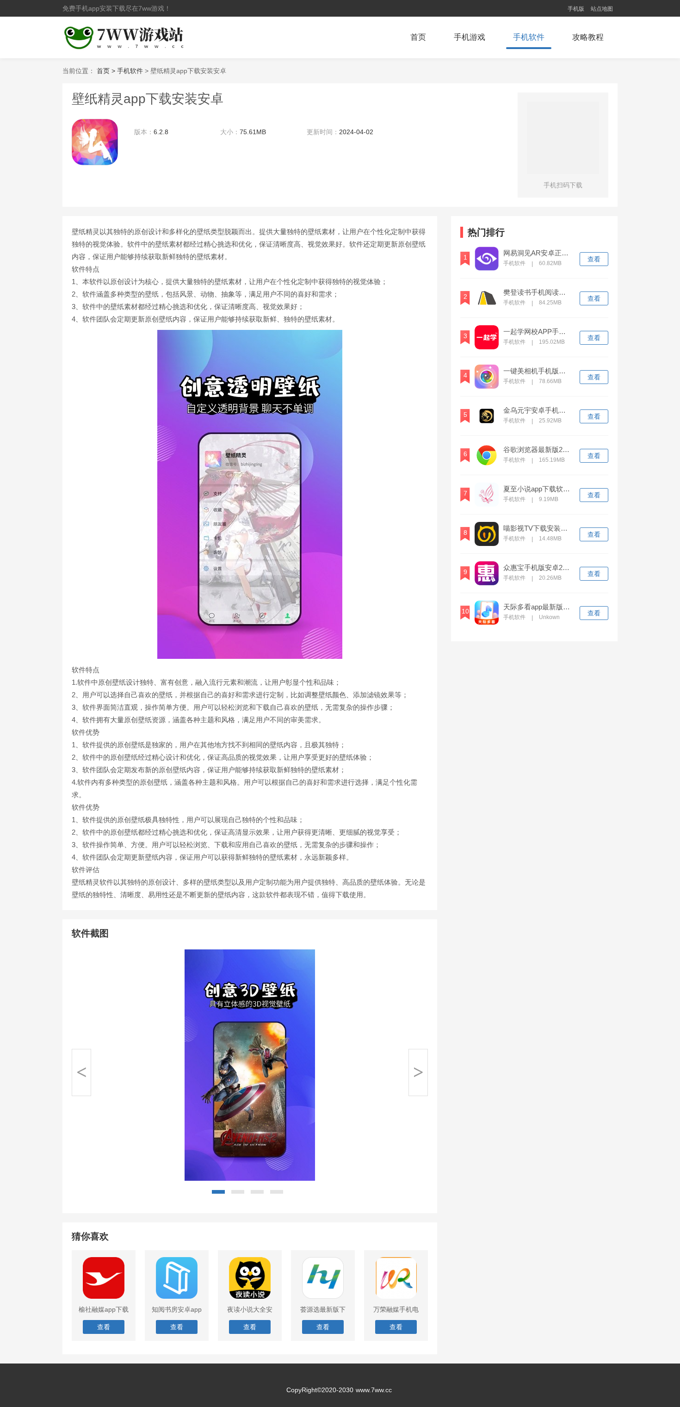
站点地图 (602, 9)
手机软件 (528, 37)
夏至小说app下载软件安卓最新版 (537, 489)
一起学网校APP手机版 (537, 331)
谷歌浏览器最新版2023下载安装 (537, 449)
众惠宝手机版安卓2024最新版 (537, 567)
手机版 (576, 9)
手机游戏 (469, 37)
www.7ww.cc (374, 1390)
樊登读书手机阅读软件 (537, 292)
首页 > (107, 70)
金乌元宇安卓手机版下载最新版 (537, 410)
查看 (593, 259)
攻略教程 (588, 37)
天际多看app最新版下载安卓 (537, 607)
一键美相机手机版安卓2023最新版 (537, 371)
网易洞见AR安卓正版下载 (537, 253)
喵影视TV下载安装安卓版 (537, 528)
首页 (418, 37)
